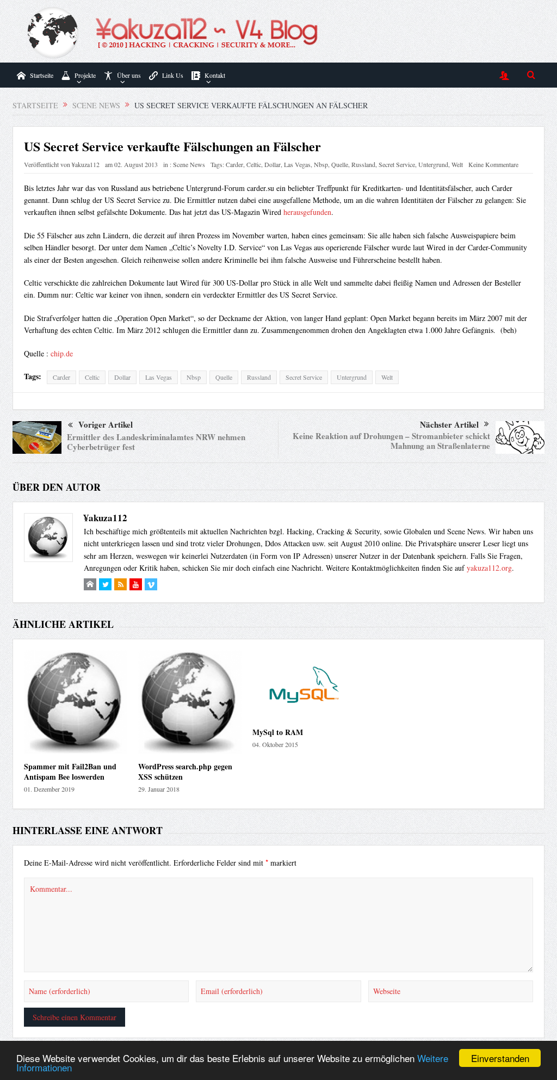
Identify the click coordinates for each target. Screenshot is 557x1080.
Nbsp (321, 164)
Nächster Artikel (449, 424)
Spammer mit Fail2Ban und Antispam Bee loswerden (70, 771)
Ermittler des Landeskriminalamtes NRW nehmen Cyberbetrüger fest (156, 442)
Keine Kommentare (493, 164)
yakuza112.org (489, 568)
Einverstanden (500, 1058)
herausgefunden (307, 212)
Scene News (189, 164)
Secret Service (397, 164)
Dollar (272, 164)
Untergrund (433, 164)
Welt (457, 164)
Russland (363, 164)
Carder (234, 164)
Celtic (253, 164)
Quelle (339, 164)
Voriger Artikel (105, 424)
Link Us (172, 75)
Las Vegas (297, 164)
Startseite (41, 75)
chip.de (62, 353)
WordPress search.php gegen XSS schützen (185, 771)
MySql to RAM (277, 732)
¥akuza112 (86, 164)
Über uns (129, 75)
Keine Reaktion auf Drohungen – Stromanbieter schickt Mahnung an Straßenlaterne (391, 441)
